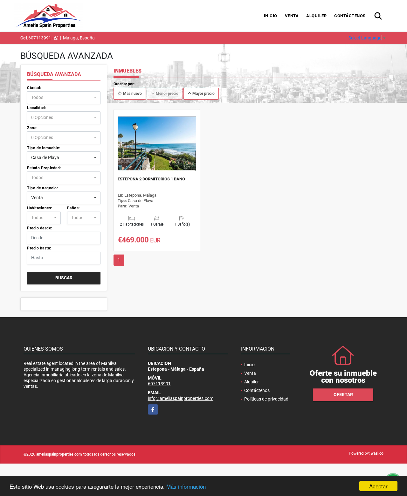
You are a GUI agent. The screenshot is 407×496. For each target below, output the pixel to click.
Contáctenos (350, 15)
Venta (292, 15)
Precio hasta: (39, 248)
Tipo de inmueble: (43, 148)
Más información (186, 486)
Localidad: (36, 108)
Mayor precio (203, 93)
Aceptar (378, 486)
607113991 (39, 37)
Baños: (73, 208)
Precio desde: (39, 228)
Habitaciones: (39, 208)
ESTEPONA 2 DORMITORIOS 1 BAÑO (151, 179)
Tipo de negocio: (42, 188)
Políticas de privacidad (266, 399)
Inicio (270, 15)
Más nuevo (132, 93)
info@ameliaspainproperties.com (180, 398)
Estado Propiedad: (44, 168)
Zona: (32, 128)
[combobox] (63, 97)
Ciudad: (34, 88)
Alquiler (316, 15)
